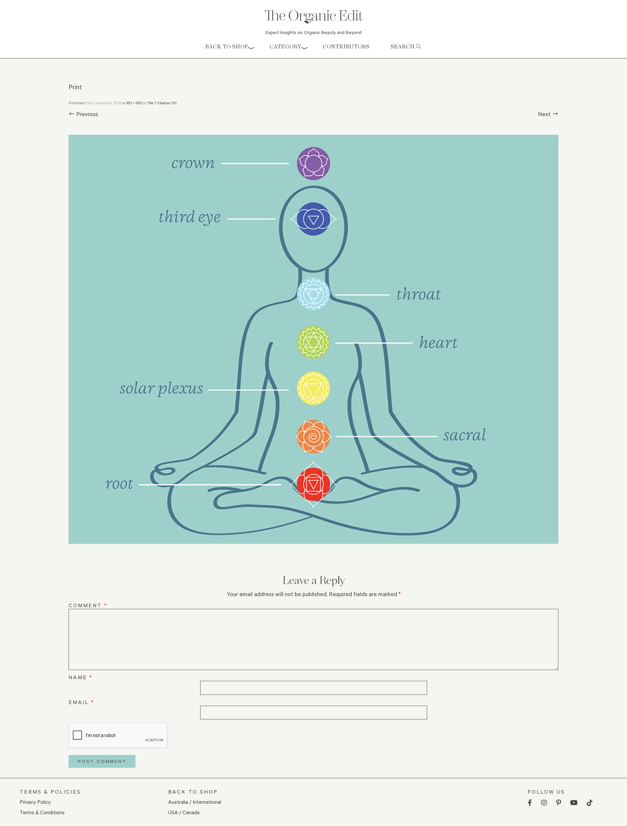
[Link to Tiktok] (590, 803)
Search (403, 46)
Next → (548, 114)
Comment (88, 605)
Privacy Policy (35, 801)
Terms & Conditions (42, 812)
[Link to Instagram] (544, 803)
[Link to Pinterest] (558, 803)
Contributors (346, 46)
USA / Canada (184, 812)
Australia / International (194, 801)
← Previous (83, 114)
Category (285, 46)
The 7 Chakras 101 (161, 102)
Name (81, 677)
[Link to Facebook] (530, 803)
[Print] (313, 339)
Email (81, 701)
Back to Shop (226, 46)
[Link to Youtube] (574, 803)
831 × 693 (134, 102)
